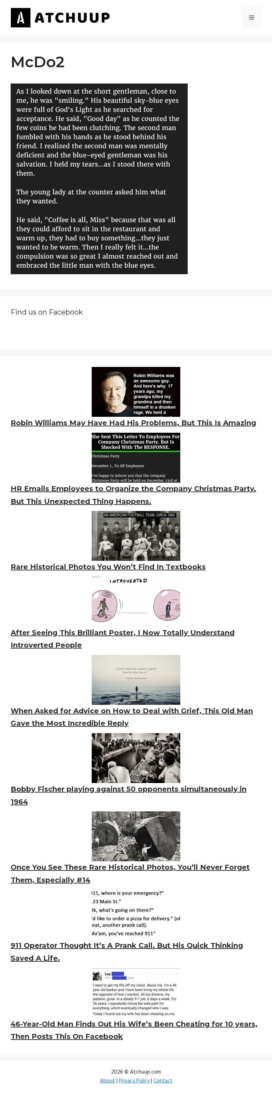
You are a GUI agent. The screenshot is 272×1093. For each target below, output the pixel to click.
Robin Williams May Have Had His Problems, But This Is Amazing (133, 423)
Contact (162, 1081)
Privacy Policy (134, 1081)
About (107, 1081)
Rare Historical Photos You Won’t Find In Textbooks (108, 567)
